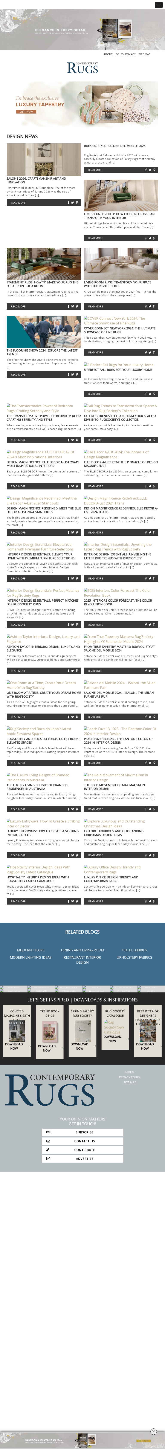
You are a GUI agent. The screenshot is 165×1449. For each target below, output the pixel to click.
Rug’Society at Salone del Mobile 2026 (114, 146)
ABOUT (108, 54)
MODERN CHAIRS (30, 950)
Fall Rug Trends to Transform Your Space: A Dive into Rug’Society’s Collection (120, 418)
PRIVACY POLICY (130, 1077)
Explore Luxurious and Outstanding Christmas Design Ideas (114, 833)
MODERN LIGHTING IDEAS (31, 957)
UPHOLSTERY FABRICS (134, 957)
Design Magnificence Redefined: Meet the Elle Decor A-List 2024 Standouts (44, 510)
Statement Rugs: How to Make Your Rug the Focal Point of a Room (42, 284)
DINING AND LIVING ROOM (82, 950)
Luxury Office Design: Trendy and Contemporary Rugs (111, 879)
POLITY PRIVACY (126, 54)
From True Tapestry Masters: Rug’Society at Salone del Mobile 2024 (119, 648)
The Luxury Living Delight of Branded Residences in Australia (37, 787)
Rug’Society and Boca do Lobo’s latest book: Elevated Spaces (43, 740)
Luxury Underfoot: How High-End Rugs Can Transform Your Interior (119, 216)
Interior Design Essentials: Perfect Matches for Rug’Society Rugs (43, 602)
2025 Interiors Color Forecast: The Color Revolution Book (118, 602)
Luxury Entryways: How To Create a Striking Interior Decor (43, 833)
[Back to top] (12, 1436)
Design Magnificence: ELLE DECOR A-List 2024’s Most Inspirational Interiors (43, 464)
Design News (22, 136)
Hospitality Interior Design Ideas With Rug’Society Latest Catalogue (38, 879)
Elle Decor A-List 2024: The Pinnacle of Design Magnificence (121, 464)
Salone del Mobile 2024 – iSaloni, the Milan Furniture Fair (119, 694)
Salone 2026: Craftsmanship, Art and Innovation (36, 180)
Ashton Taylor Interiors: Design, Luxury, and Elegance (43, 648)
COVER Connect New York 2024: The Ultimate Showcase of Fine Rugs (120, 330)
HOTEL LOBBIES (134, 950)
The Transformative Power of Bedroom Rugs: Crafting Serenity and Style (44, 418)
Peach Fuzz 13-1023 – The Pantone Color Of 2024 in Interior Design (118, 740)
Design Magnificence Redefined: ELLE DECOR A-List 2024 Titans (121, 510)
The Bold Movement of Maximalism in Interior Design (114, 787)
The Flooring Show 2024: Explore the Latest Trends (42, 352)
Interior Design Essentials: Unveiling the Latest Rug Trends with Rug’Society (117, 556)
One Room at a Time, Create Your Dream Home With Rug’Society (44, 694)
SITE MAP (145, 54)
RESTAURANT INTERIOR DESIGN (82, 960)
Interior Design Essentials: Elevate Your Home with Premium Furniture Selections (41, 556)
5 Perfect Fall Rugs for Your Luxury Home (118, 370)
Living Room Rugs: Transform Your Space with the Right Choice (117, 284)
